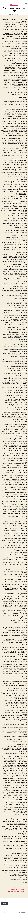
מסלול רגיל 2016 (14, 4)
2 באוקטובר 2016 (12, 14)
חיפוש (25, 900)
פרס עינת (21, 912)
